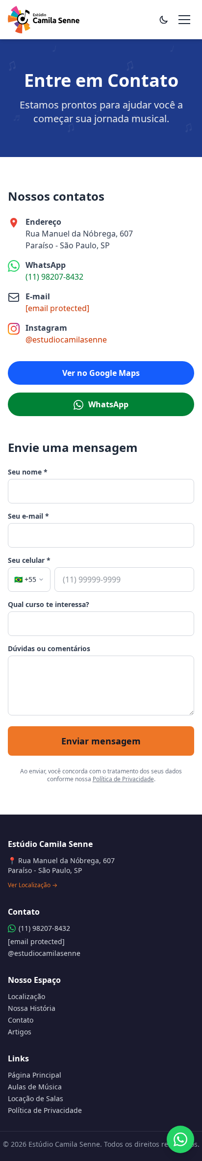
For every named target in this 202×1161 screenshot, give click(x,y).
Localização (26, 996)
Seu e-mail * (28, 516)
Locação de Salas (35, 1098)
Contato (20, 1020)
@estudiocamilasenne (66, 339)
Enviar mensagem (101, 741)
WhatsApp (107, 404)
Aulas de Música (35, 1086)
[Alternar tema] (164, 19)
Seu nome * (28, 471)
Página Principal (34, 1075)
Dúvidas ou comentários (49, 648)
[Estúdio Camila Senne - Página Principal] (43, 19)
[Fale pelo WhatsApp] (180, 1139)
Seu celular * (29, 560)
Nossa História (31, 1008)
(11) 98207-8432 (54, 276)
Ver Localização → (32, 885)
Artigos (19, 1031)
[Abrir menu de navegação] (184, 19)
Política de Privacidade (123, 779)
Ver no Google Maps (101, 373)
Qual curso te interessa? (48, 604)
